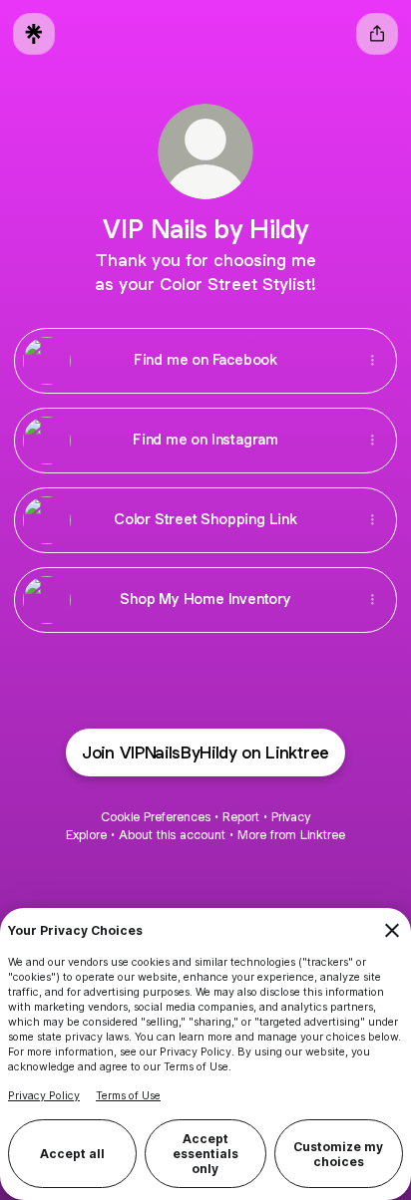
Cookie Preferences (155, 816)
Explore (86, 834)
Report (240, 816)
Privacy (290, 816)
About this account (172, 834)
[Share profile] (377, 34)
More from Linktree (291, 834)
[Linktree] (34, 34)
